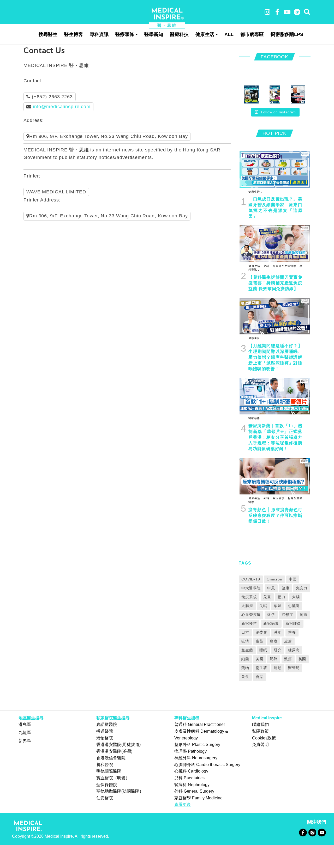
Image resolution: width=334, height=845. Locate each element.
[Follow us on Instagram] (312, 832)
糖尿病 (294, 650)
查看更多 (182, 804)
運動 (278, 668)
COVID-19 (250, 579)
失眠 (263, 606)
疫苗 (260, 641)
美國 (260, 659)
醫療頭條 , (255, 418)
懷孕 (271, 615)
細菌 (245, 659)
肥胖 (274, 659)
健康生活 (204, 34)
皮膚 (288, 641)
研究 (278, 650)
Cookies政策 (264, 738)
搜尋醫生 (48, 34)
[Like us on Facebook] (303, 832)
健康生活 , (255, 191)
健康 (285, 588)
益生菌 (247, 650)
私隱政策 (260, 731)
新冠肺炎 (293, 623)
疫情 (245, 641)
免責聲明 (260, 744)
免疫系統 (249, 597)
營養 (292, 632)
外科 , (267, 498)
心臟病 (294, 606)
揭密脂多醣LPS (287, 34)
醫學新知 (153, 34)
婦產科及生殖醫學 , (285, 266)
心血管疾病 (251, 615)
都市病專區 (252, 34)
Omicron (274, 579)
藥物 (245, 668)
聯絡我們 (260, 724)
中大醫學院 (251, 588)
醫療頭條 (124, 34)
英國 (302, 659)
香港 (260, 677)
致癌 (288, 659)
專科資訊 (99, 34)
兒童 (267, 597)
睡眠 (263, 650)
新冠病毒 (271, 623)
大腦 (296, 597)
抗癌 (303, 615)
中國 (293, 579)
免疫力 (302, 588)
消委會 (261, 632)
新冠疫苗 (249, 623)
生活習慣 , (279, 498)
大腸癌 (247, 606)
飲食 (245, 677)
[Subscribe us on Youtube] (322, 832)
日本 (245, 632)
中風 (271, 588)
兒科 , (267, 266)
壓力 (281, 597)
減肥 (278, 632)
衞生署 (261, 668)
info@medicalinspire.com (62, 106)
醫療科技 (179, 34)
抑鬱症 (287, 615)
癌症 (274, 641)
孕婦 (278, 606)
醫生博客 (73, 34)
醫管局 (294, 668)
